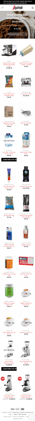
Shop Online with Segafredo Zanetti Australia (17, 25)
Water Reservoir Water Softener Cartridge (26, 63)
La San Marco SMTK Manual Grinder (26, 396)
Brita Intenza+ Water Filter (26, 153)
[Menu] (2, 7)
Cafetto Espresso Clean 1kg (9, 274)
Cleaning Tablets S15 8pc (26, 274)
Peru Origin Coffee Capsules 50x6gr (9, 94)
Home (3, 25)
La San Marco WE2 (26, 94)
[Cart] (33, 8)
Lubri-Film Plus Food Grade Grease (9, 187)
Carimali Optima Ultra (26, 186)
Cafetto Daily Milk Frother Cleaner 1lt (9, 245)
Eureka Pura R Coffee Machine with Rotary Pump (9, 64)
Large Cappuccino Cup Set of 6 (9, 333)
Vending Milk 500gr (9, 215)
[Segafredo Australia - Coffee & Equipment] (17, 7)
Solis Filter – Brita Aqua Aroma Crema (9, 153)
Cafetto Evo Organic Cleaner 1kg (9, 304)
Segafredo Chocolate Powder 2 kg (9, 123)
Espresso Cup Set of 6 (26, 332)
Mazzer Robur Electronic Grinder (9, 362)
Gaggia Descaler (26, 245)
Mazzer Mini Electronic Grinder (26, 362)
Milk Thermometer (26, 123)
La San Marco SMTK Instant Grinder (9, 396)
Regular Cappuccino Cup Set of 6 (26, 304)
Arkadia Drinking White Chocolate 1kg (26, 216)
